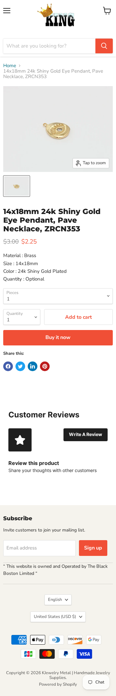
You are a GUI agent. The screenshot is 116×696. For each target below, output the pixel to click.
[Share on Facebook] (8, 366)
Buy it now (58, 337)
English (55, 599)
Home (9, 65)
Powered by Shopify (58, 684)
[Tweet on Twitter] (20, 366)
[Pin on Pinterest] (45, 366)
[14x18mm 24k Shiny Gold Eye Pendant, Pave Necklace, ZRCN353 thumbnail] (17, 186)
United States (55, 617)
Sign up (93, 547)
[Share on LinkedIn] (32, 366)
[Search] (104, 46)
